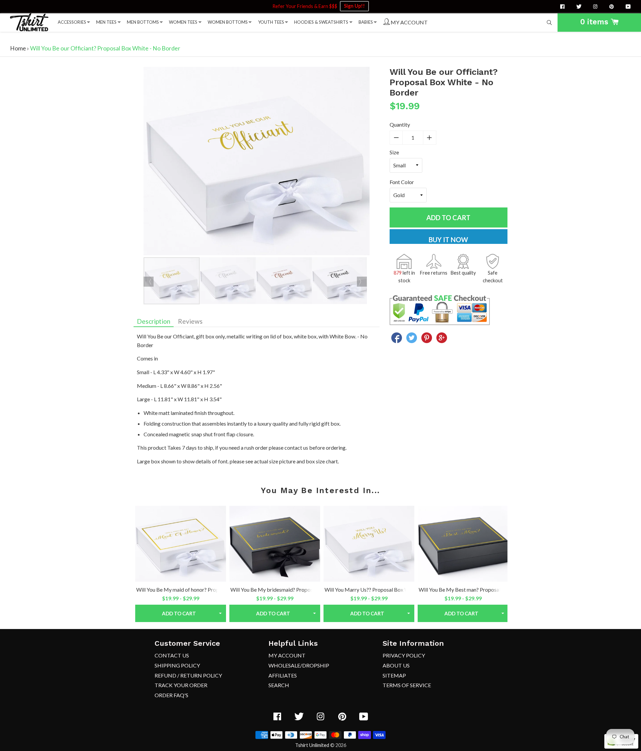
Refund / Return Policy (188, 675)
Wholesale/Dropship (298, 665)
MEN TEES (106, 22)
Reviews (190, 321)
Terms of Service (407, 685)
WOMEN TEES (183, 22)
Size (394, 152)
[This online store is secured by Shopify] (621, 746)
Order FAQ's (171, 695)
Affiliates (282, 675)
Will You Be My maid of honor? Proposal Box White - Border (205, 589)
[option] (257, 162)
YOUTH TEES (271, 22)
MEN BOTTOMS (143, 22)
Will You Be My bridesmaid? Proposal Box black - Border (296, 589)
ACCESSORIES (72, 22)
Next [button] (362, 282)
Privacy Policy (404, 655)
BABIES (366, 22)
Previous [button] (149, 282)
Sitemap (394, 675)
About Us (396, 665)
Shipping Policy (177, 665)
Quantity (400, 124)
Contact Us (172, 655)
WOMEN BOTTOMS (228, 22)
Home (18, 48)
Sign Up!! (354, 6)
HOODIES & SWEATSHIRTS (321, 22)
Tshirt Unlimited (312, 745)
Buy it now (448, 240)
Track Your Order (181, 685)
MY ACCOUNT (409, 22)
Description (153, 321)
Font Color (402, 182)
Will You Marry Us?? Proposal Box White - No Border (386, 589)
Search (278, 685)
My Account (286, 655)
